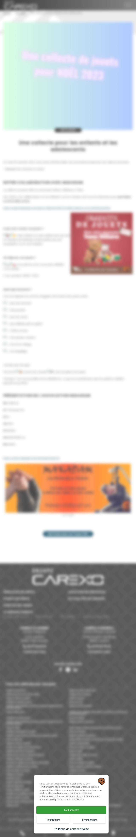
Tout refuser (53, 819)
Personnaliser (89, 819)
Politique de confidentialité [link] (71, 829)
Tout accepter (71, 809)
